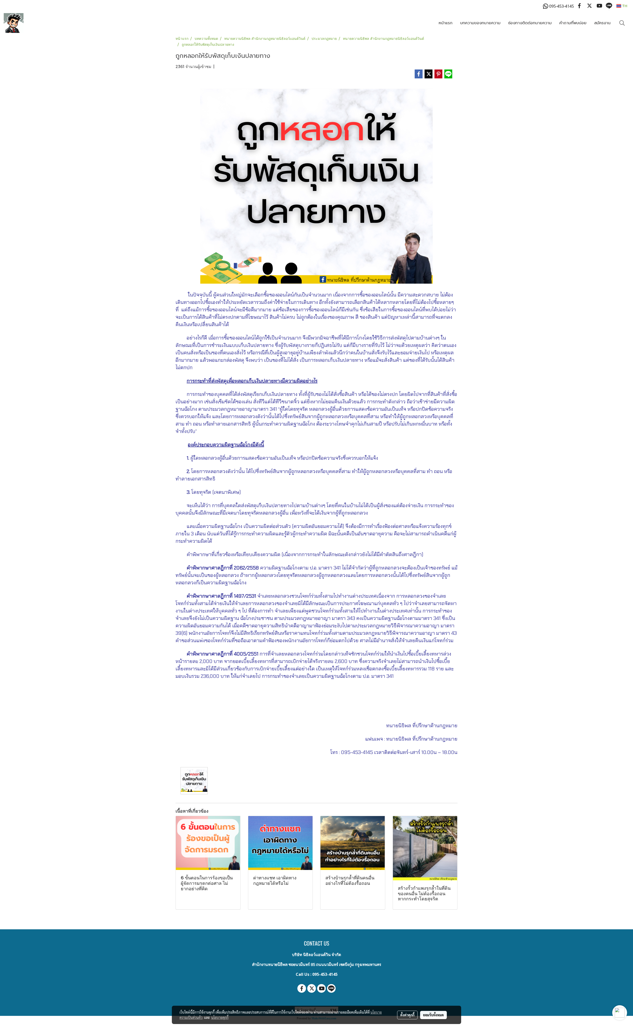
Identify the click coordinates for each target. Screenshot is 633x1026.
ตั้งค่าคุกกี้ (407, 1015)
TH (624, 6)
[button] (622, 23)
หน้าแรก (445, 23)
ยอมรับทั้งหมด (433, 1015)
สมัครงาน (602, 23)
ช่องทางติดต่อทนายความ (530, 23)
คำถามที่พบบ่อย (573, 23)
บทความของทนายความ (480, 23)
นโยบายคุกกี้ (219, 1017)
